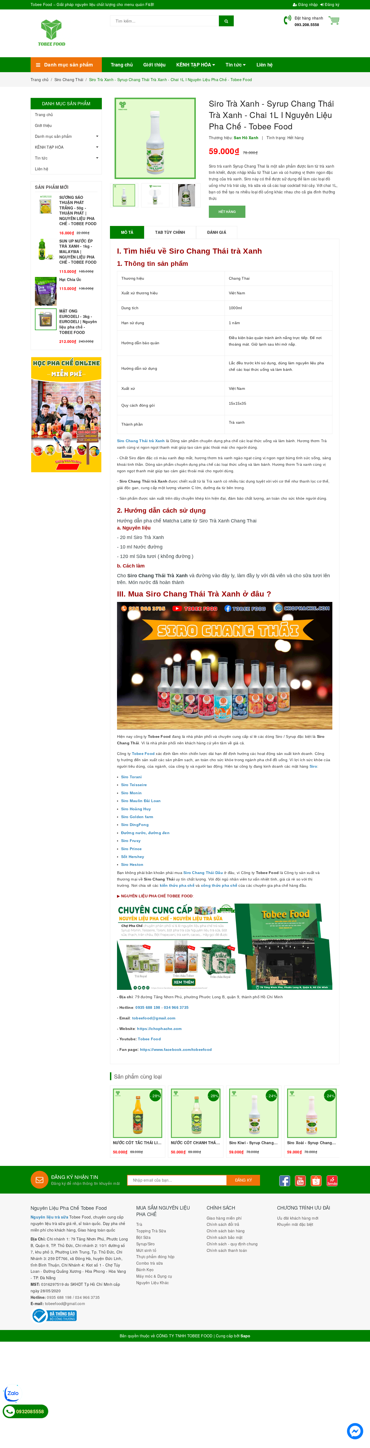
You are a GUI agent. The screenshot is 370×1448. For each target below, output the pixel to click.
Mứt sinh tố (146, 1250)
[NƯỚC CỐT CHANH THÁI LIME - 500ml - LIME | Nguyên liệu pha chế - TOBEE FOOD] (195, 1122)
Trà (139, 1224)
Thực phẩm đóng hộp (155, 1256)
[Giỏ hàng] (334, 20)
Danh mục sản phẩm (53, 136)
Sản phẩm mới (51, 187)
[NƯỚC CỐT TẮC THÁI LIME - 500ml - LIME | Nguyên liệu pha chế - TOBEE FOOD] (138, 1122)
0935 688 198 (59, 1297)
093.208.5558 (307, 24)
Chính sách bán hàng (226, 1230)
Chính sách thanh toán (227, 1250)
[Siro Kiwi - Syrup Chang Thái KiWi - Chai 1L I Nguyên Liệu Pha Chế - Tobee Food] (254, 1122)
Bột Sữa (143, 1237)
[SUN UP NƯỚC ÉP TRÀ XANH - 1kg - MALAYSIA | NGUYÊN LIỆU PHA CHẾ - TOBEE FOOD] (66, 256)
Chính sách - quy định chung (232, 1243)
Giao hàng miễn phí (224, 1218)
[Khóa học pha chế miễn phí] (66, 414)
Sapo (245, 1335)
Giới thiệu (43, 125)
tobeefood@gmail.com (65, 1303)
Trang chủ (44, 114)
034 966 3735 (87, 1297)
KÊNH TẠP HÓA (49, 147)
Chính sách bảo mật (225, 1237)
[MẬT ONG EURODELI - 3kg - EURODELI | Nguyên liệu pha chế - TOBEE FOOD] (66, 326)
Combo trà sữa (149, 1263)
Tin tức (41, 158)
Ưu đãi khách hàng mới (297, 1218)
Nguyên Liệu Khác (152, 1282)
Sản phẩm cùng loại (138, 1076)
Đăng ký (331, 4)
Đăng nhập (307, 4)
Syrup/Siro (145, 1243)
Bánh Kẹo (145, 1269)
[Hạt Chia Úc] (66, 291)
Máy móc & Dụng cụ (154, 1276)
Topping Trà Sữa (151, 1230)
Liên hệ (41, 168)
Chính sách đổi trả (223, 1224)
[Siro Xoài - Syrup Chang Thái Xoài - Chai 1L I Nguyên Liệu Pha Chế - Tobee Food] (312, 1122)
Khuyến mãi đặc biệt (295, 1224)
